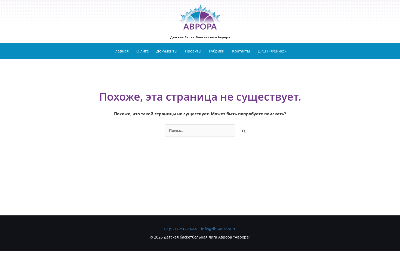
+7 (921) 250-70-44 (180, 228)
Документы (166, 51)
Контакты (241, 51)
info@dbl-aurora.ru (218, 228)
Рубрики (216, 51)
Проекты (193, 51)
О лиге (142, 51)
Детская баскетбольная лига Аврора (200, 37)
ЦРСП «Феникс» (272, 51)
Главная (121, 51)
